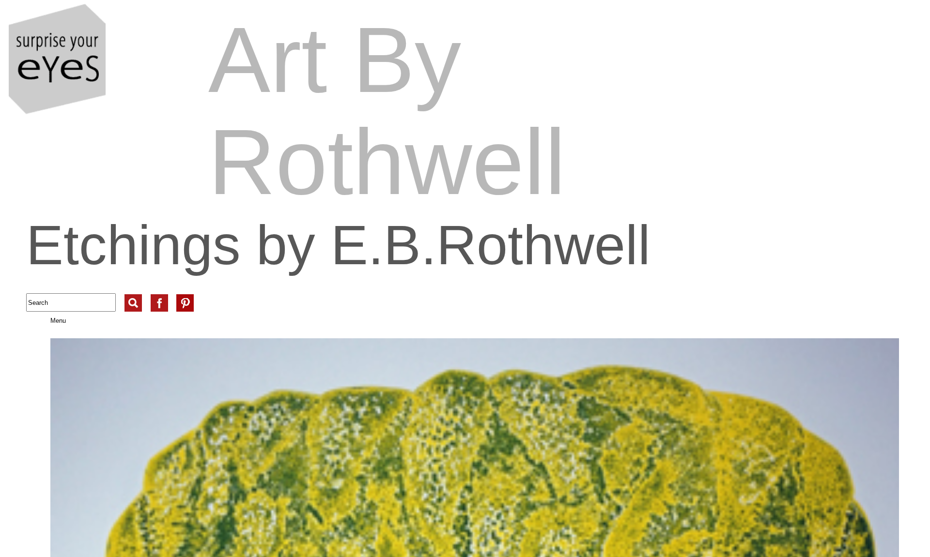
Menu (47, 320)
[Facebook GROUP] (159, 294)
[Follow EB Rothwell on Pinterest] (185, 294)
